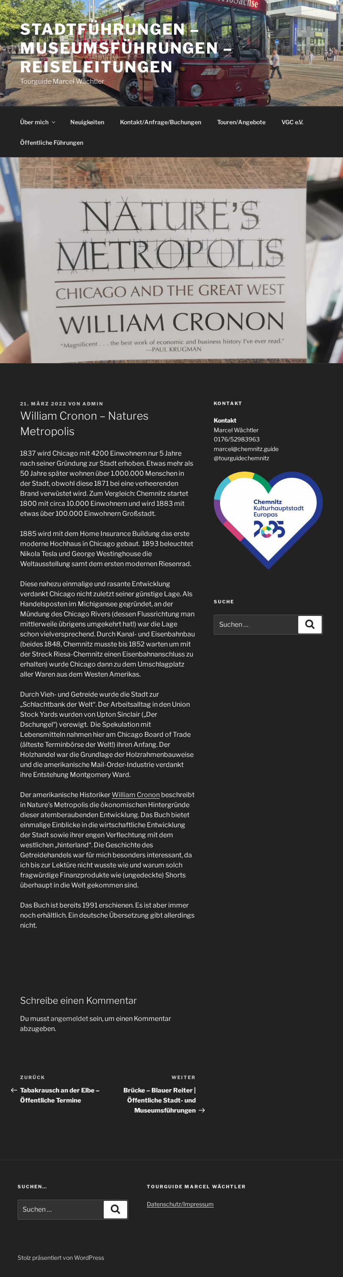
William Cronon (136, 795)
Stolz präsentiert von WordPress (61, 1257)
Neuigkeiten (87, 122)
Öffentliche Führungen (51, 142)
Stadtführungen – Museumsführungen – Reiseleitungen (126, 48)
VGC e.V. (292, 122)
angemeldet (69, 1019)
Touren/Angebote (241, 122)
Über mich (34, 122)
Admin (92, 404)
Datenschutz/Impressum (180, 1204)
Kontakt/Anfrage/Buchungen (160, 122)
